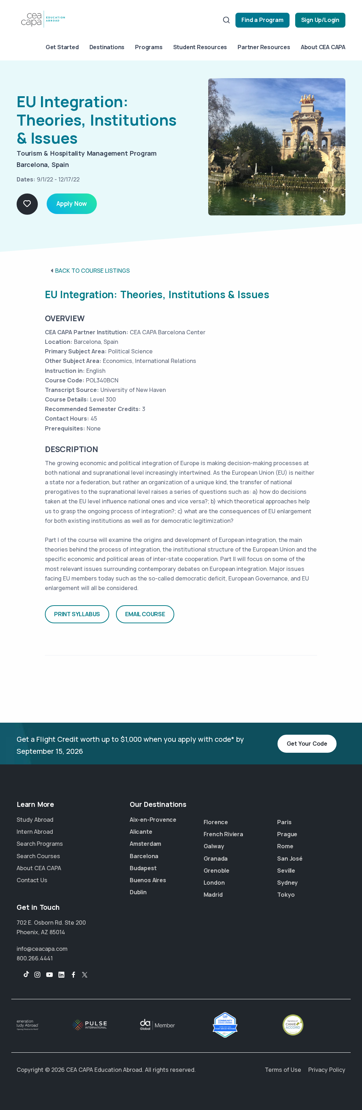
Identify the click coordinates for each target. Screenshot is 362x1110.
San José (289, 858)
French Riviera (223, 834)
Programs (148, 47)
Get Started (62, 47)
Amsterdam (145, 844)
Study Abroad (35, 819)
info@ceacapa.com (42, 949)
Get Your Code (307, 743)
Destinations (107, 47)
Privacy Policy (326, 1070)
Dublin (138, 892)
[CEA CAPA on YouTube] (49, 975)
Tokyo (285, 894)
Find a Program (262, 20)
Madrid (213, 894)
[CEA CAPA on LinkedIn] (61, 975)
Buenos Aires (148, 880)
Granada (216, 858)
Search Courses (38, 856)
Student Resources (200, 47)
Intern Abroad (35, 832)
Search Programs (40, 844)
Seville (286, 870)
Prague (287, 834)
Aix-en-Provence (153, 819)
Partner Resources (264, 47)
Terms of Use (283, 1070)
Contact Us (32, 880)
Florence (216, 822)
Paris (284, 822)
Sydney (287, 882)
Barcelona (144, 856)
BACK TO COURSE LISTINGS (92, 270)
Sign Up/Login (320, 20)
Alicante (141, 832)
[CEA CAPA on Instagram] (37, 975)
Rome (285, 846)
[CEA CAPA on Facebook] (73, 975)
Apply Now (72, 204)
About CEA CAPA (323, 47)
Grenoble (216, 870)
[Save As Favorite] (27, 204)
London (214, 882)
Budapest (143, 868)
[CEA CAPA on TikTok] (23, 975)
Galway (214, 846)
